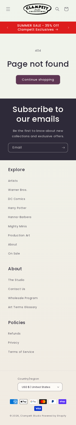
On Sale (14, 253)
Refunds (14, 333)
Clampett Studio (30, 415)
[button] (8, 9)
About (12, 244)
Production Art (19, 235)
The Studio (16, 280)
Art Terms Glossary (22, 307)
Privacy (13, 343)
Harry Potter (17, 208)
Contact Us (16, 289)
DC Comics (16, 199)
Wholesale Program (23, 298)
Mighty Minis (17, 226)
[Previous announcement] (7, 27)
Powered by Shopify (54, 415)
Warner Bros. (17, 190)
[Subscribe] (63, 147)
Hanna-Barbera (19, 217)
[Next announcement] (68, 27)
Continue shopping (38, 79)
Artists (13, 181)
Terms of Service (21, 352)
